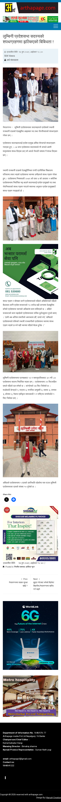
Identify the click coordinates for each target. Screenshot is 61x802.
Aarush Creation (53, 797)
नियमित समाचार (19, 567)
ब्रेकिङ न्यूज (30, 567)
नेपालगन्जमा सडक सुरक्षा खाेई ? (18, 582)
